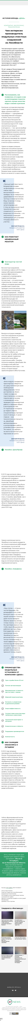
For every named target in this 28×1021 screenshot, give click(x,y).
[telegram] (15, 991)
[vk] (13, 991)
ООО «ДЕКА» (9, 887)
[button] (14, 968)
